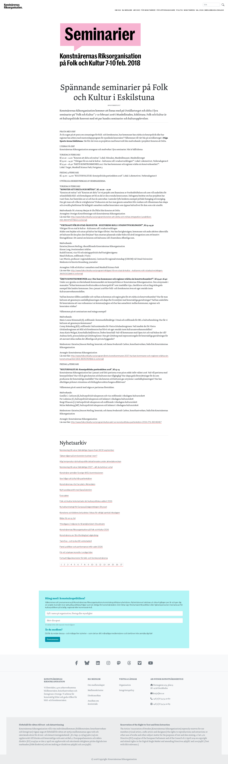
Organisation (125, 685)
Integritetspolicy (126, 690)
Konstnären (189, 10)
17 (121, 564)
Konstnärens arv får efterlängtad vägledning (79, 535)
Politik (179, 10)
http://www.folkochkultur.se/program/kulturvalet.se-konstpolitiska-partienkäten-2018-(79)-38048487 (116, 422)
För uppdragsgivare (166, 10)
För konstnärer (148, 10)
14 (109, 564)
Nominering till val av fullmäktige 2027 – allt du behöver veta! (86, 467)
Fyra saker (64, 495)
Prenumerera (52, 639)
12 (100, 564)
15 (113, 564)
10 (92, 564)
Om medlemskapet (96, 685)
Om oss (118, 10)
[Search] (223, 4)
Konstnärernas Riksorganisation (122, 759)
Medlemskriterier (95, 690)
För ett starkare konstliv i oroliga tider (76, 552)
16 (117, 564)
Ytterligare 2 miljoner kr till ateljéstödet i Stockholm (82, 524)
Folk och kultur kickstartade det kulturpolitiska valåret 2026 (86, 501)
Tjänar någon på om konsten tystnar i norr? (78, 456)
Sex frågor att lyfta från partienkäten (76, 478)
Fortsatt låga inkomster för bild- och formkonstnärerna (84, 558)
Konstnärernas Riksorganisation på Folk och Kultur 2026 (84, 529)
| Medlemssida (210, 10)
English (220, 10)
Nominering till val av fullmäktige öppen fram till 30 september (87, 450)
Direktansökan (94, 695)
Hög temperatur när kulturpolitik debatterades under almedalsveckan (90, 461)
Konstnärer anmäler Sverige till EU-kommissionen (81, 473)
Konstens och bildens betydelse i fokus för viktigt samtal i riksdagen (90, 512)
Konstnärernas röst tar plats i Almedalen (77, 484)
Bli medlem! (127, 10)
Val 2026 (200, 10)
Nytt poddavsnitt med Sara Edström (76, 490)
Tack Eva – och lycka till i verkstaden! (76, 541)
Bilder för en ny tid (67, 518)
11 (96, 564)
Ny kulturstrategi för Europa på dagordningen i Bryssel (83, 507)
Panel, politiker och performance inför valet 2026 (81, 547)
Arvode (136, 10)
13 (104, 564)
